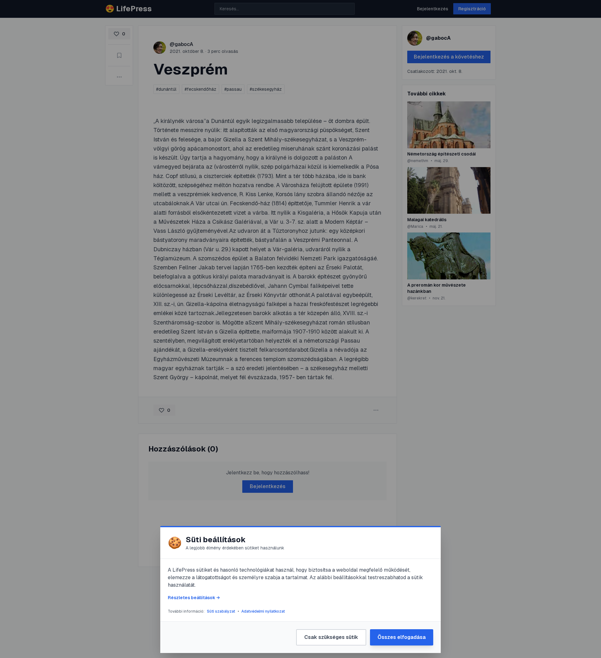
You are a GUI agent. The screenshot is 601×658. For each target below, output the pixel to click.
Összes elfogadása (402, 637)
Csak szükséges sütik (331, 637)
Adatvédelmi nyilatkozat (263, 611)
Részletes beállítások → (194, 597)
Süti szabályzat (221, 611)
